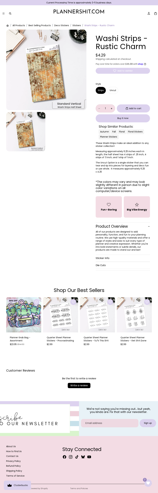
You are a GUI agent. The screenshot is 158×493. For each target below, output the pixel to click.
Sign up (148, 423)
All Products (18, 25)
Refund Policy (13, 465)
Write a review (79, 385)
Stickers (77, 25)
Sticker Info (102, 258)
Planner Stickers (108, 136)
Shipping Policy (14, 470)
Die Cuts (101, 265)
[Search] (10, 13)
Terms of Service (15, 475)
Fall (114, 131)
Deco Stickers (61, 25)
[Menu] (3, 13)
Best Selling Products (40, 25)
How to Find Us (14, 451)
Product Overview (112, 226)
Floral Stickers (135, 131)
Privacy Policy (13, 461)
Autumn (104, 131)
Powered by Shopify (39, 488)
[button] (123, 71)
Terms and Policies (79, 488)
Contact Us (12, 456)
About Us (11, 446)
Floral (122, 131)
